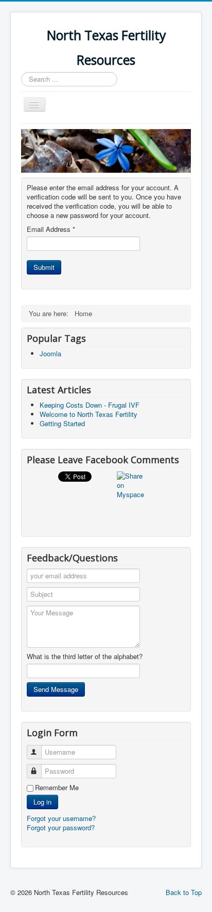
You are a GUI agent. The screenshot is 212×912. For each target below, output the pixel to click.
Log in (42, 802)
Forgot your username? (61, 818)
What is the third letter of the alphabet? (85, 656)
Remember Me (57, 787)
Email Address (51, 229)
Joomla (50, 353)
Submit (44, 267)
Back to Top (184, 892)
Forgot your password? (61, 827)
